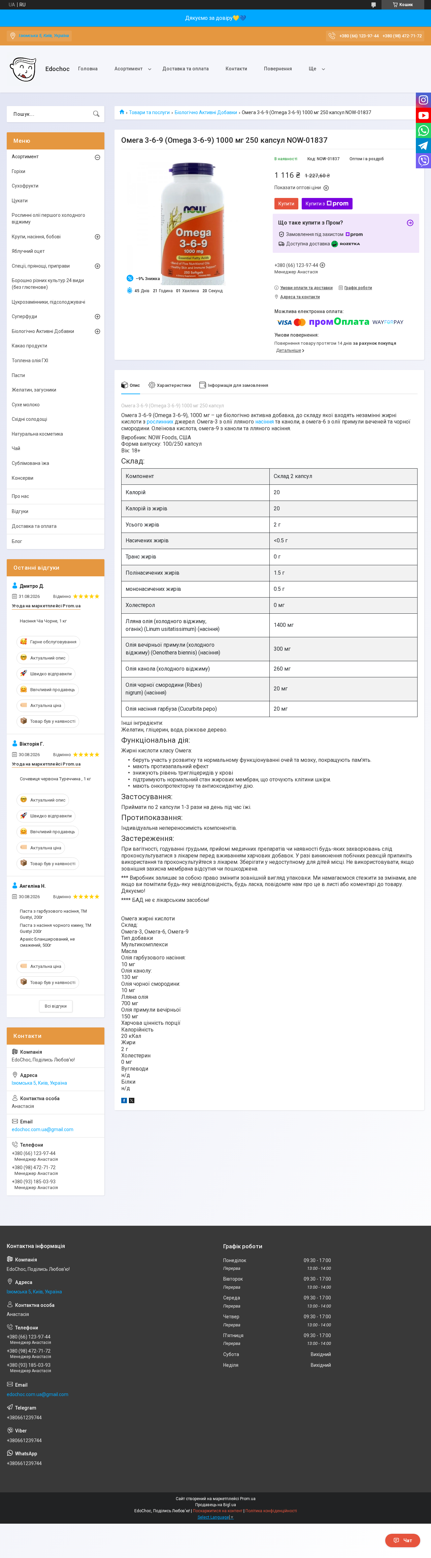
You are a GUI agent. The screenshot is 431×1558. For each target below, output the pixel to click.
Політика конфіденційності (271, 1511)
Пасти (18, 375)
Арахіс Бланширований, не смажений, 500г (47, 942)
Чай (16, 448)
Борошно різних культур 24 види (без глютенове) (48, 284)
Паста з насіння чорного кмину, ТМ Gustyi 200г (55, 928)
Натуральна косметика (37, 434)
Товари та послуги (149, 112)
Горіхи (18, 171)
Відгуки (20, 511)
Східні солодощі (29, 419)
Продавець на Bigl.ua (215, 1504)
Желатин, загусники (34, 390)
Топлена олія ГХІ (30, 360)
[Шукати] (96, 114)
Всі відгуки (56, 1006)
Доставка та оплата (185, 68)
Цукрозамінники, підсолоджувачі (48, 302)
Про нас (20, 496)
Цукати (20, 200)
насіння (264, 421)
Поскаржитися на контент (217, 1511)
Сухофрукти (25, 186)
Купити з (315, 203)
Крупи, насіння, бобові (36, 236)
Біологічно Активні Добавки (206, 112)
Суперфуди (24, 316)
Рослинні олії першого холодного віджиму (48, 218)
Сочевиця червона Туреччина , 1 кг (55, 778)
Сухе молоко (26, 404)
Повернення (278, 68)
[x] (131, 1101)
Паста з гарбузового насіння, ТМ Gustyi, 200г (53, 914)
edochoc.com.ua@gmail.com (42, 1129)
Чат (407, 1540)
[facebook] (124, 1101)
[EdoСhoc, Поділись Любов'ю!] (23, 69)
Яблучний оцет (28, 251)
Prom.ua (248, 1498)
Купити (286, 203)
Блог (17, 541)
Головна (88, 68)
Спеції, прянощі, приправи (41, 266)
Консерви (22, 478)
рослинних (160, 421)
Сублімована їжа (30, 463)
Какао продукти (29, 345)
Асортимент (128, 68)
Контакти (236, 68)
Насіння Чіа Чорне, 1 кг (43, 620)
